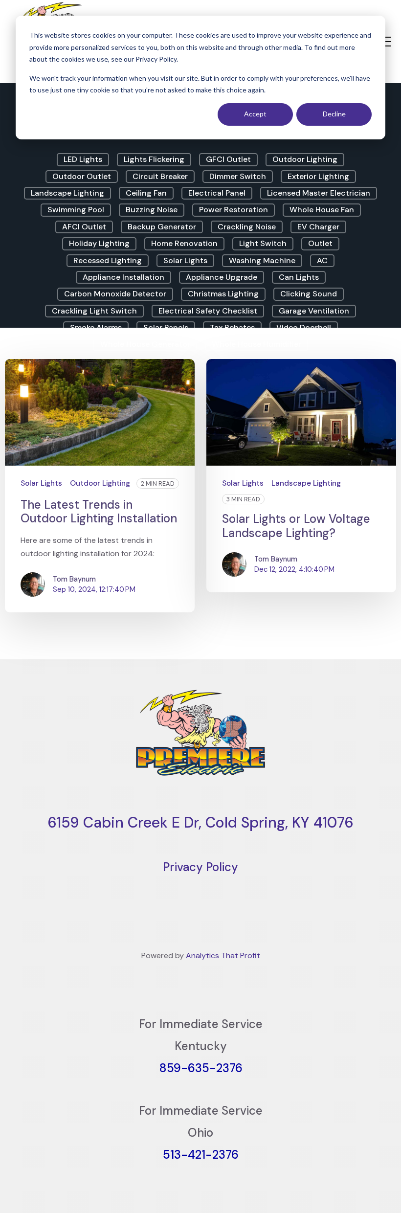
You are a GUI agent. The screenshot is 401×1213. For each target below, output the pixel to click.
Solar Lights (185, 260)
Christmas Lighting (223, 294)
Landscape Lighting (67, 193)
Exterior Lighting (318, 176)
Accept (255, 114)
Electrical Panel (216, 193)
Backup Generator (162, 227)
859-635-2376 (201, 1068)
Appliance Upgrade (221, 277)
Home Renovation (184, 243)
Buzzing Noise (152, 209)
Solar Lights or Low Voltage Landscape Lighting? (296, 525)
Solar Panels (165, 327)
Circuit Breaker (160, 176)
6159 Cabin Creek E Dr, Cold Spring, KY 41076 (200, 822)
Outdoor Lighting (304, 159)
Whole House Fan (322, 209)
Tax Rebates (232, 327)
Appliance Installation (123, 277)
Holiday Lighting (99, 243)
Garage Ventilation (314, 311)
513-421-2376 (201, 1154)
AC (322, 260)
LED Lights (83, 159)
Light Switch (263, 243)
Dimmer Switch (237, 176)
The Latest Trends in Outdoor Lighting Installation (99, 511)
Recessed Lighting (107, 260)
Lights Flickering (154, 159)
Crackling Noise (247, 227)
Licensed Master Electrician (318, 193)
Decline (334, 114)
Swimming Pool (75, 209)
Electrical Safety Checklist (207, 311)
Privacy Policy (200, 867)
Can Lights (299, 277)
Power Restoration (233, 209)
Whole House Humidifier (256, 344)
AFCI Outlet (84, 227)
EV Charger (318, 227)
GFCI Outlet (228, 159)
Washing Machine (262, 260)
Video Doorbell (303, 327)
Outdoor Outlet (81, 176)
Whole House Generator (145, 344)
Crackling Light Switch (94, 311)
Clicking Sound (308, 294)
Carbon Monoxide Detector (115, 294)
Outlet (320, 243)
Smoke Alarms (96, 327)
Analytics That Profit (223, 955)
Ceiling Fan (146, 193)
